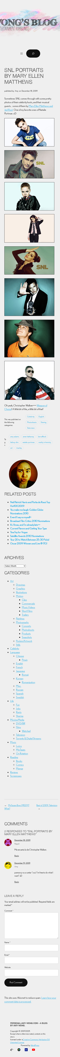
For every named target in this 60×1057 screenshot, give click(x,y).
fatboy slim (14, 442)
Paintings (20, 618)
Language (15, 652)
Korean (19, 678)
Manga (19, 768)
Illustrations (21, 592)
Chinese (20, 656)
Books (19, 761)
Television (31, 428)
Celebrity (31, 416)
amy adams (14, 436)
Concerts (26, 625)
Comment (8, 911)
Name (7, 942)
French (19, 667)
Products (26, 633)
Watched (26, 730)
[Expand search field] (33, 53)
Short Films (27, 610)
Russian (19, 689)
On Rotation (22, 753)
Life (12, 700)
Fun (18, 704)
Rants (19, 712)
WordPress (35, 1045)
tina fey (19, 448)
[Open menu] (21, 53)
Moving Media (17, 719)
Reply (16, 856)
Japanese (20, 671)
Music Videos (28, 607)
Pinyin (24, 659)
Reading (14, 757)
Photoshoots (32, 422)
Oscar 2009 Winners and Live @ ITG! (28, 543)
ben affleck (42, 436)
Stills (18, 644)
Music (13, 742)
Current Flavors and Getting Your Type (28, 528)
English (41, 416)
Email (7, 955)
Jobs (18, 708)
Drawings (20, 584)
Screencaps (16, 775)
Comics (20, 764)
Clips (24, 599)
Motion (19, 596)
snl (11, 448)
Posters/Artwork (24, 640)
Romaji (25, 674)
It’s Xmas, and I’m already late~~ (25, 524)
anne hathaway (28, 436)
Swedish (20, 697)
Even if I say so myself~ (20, 517)
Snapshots (27, 637)
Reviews (14, 772)
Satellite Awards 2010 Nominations (27, 535)
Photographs (22, 622)
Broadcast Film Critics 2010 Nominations (30, 520)
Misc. (18, 685)
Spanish (19, 693)
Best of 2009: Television (46, 805)
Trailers (25, 614)
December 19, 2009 (22, 863)
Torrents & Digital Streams (28, 738)
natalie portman (29, 442)
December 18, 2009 (22, 840)
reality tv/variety (44, 442)
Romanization (28, 682)
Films (18, 727)
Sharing (43, 422)
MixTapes (20, 749)
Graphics (20, 588)
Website (7, 967)
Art (12, 581)
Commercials (28, 603)
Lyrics (19, 745)
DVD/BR (20, 723)
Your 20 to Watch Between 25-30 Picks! (29, 539)
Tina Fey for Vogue (19, 532)
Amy (16, 866)
